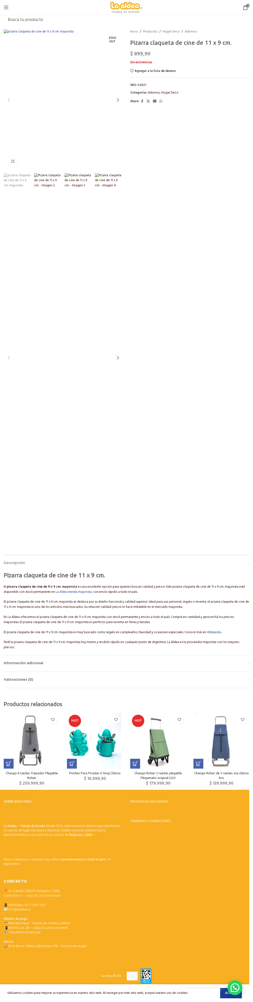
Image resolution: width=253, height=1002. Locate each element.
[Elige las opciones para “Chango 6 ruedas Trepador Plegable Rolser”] (9, 764)
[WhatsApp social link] (161, 101)
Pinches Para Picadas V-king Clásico (95, 773)
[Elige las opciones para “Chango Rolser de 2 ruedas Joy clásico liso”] (198, 764)
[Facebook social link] (142, 101)
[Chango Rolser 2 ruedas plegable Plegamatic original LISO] (158, 741)
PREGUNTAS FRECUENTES (149, 801)
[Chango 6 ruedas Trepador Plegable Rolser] (32, 741)
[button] (9, 100)
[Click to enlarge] (13, 161)
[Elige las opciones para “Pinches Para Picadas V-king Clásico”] (72, 764)
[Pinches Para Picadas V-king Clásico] (95, 741)
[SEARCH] (244, 20)
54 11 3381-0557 (35, 905)
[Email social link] (154, 101)
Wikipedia (214, 632)
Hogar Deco (171, 31)
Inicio (134, 31)
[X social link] (148, 101)
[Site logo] (126, 7)
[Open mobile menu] (6, 7)
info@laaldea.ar (19, 909)
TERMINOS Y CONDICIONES (150, 821)
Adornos (191, 31)
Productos (150, 31)
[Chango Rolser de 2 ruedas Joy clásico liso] (221, 741)
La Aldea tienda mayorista (74, 592)
